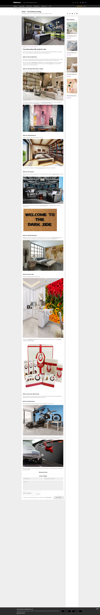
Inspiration (44, 6)
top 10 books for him (41, 167)
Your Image (29, 6)
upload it (50, 63)
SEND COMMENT (58, 497)
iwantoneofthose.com (44, 205)
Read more (23, 612)
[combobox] (97, 608)
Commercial (37, 6)
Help (50, 6)
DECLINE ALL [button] (77, 611)
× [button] (98, 608)
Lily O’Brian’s (59, 339)
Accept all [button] (66, 611)
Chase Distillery (36, 103)
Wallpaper (21, 6)
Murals (15, 6)
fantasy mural (55, 174)
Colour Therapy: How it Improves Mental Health (77, 52)
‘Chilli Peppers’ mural (31, 339)
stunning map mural (56, 237)
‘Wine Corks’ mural (46, 102)
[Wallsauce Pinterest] (67, 14)
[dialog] (50, 611)
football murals (34, 62)
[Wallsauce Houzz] (72, 14)
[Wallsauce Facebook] (74, 14)
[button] (38, 613)
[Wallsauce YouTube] (77, 14)
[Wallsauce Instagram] (70, 14)
